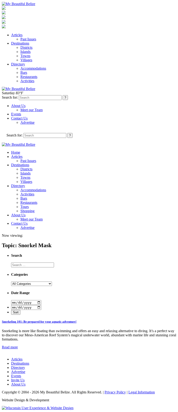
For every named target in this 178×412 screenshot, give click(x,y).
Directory (18, 64)
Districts (26, 47)
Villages (26, 60)
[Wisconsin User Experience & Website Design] (37, 408)
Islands (25, 52)
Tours (24, 207)
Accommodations (33, 68)
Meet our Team (31, 110)
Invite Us (18, 380)
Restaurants (28, 77)
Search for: (10, 97)
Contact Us (19, 118)
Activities (27, 81)
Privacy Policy (115, 392)
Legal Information (141, 392)
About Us (18, 106)
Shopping (27, 211)
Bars (23, 73)
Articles (16, 35)
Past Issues (28, 39)
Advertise (27, 122)
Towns (25, 56)
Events (16, 114)
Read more (10, 347)
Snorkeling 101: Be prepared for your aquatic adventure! (39, 321)
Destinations (20, 43)
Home (15, 152)
